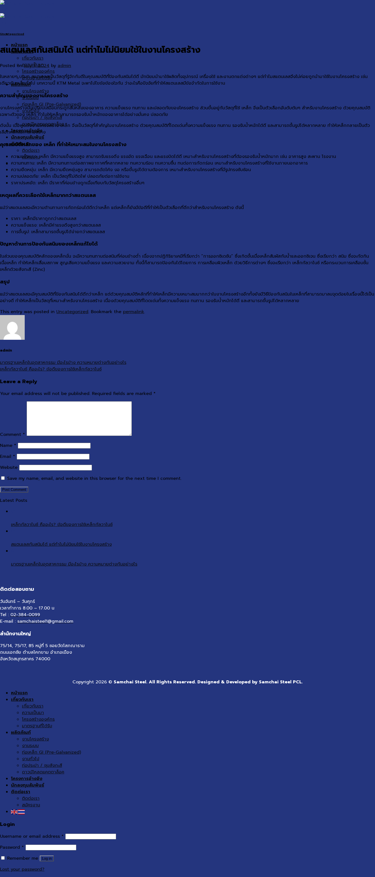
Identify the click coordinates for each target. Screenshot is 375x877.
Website (9, 467)
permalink (133, 311)
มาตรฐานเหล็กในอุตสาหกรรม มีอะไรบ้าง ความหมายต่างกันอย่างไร (63, 362)
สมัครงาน (31, 805)
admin (64, 65)
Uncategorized (12, 34)
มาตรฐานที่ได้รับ (37, 726)
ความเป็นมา (33, 712)
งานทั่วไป (30, 759)
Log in (47, 858)
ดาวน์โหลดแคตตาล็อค (43, 772)
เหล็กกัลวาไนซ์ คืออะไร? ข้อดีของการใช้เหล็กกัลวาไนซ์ (51, 369)
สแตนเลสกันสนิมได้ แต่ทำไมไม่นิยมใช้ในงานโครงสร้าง (61, 544)
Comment (12, 434)
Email (7, 456)
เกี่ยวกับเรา (32, 58)
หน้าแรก (19, 693)
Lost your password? (22, 869)
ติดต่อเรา (31, 150)
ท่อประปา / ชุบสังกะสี (42, 765)
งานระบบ (30, 745)
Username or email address (32, 836)
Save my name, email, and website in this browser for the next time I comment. (94, 478)
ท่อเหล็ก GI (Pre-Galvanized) (51, 752)
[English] (14, 811)
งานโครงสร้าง (35, 91)
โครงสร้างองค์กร (38, 71)
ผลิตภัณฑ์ (21, 732)
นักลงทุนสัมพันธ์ (27, 137)
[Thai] (21, 811)
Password (12, 847)
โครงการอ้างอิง (26, 778)
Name (8, 445)
